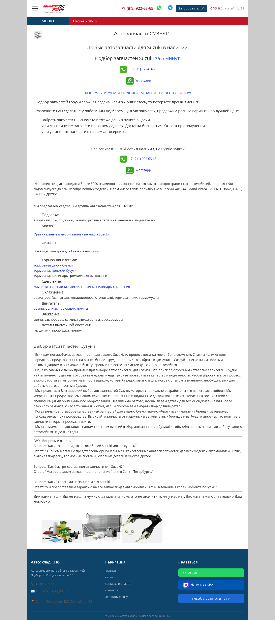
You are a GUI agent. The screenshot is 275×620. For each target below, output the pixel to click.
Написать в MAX (202, 584)
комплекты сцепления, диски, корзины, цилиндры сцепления (82, 286)
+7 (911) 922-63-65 (142, 69)
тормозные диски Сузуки (53, 265)
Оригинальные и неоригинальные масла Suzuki (71, 234)
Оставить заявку (116, 597)
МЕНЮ (48, 21)
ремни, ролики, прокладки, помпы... (62, 308)
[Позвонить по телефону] (123, 69)
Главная (78, 21)
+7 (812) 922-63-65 (137, 8)
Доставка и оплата (117, 584)
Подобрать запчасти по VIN (211, 598)
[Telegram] (170, 8)
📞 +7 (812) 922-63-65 (47, 584)
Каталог (110, 577)
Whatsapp (143, 80)
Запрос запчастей (191, 8)
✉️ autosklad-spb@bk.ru (49, 591)
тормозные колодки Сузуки (55, 270)
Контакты (111, 590)
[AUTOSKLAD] (54, 8)
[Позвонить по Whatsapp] (130, 80)
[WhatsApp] (159, 8)
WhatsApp (190, 572)
